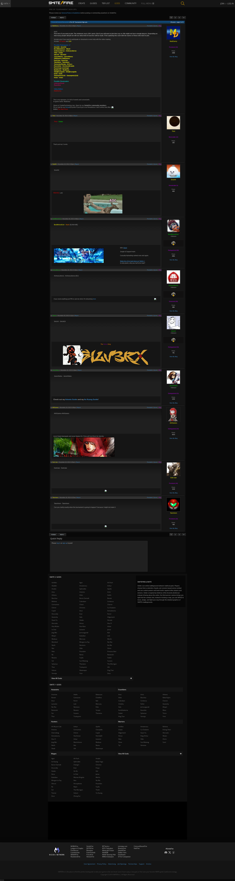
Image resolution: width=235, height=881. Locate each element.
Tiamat (53, 793)
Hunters (54, 722)
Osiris (109, 648)
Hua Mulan (55, 626)
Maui (164, 710)
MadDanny (55, 25)
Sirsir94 (54, 164)
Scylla (81, 658)
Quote (155, 25)
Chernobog (55, 733)
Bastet (109, 598)
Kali (108, 633)
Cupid (54, 611)
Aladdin (54, 586)
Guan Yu (54, 620)
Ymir (81, 673)
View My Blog (173, 56)
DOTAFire (89, 848)
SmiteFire (89, 846)
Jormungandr (83, 633)
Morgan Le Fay (84, 642)
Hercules (55, 623)
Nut (53, 648)
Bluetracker (122, 848)
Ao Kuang (54, 762)
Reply (62, 17)
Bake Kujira (166, 698)
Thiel (53, 115)
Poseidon (82, 651)
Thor (53, 667)
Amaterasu (83, 586)
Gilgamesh (111, 617)
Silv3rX (54, 315)
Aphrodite (82, 589)
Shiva (120, 742)
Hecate (109, 620)
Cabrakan (82, 601)
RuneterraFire (75, 857)
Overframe (121, 855)
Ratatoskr (110, 655)
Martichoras (78, 742)
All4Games (55, 407)
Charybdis (99, 730)
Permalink (150, 25)
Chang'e (76, 765)
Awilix (109, 595)
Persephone (78, 784)
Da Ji (80, 611)
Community (130, 3)
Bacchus (54, 598)
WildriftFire (74, 855)
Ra (52, 655)
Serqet (98, 710)
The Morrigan (112, 664)
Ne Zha (109, 642)
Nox (75, 780)
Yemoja (54, 673)
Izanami (82, 630)
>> (183, 17)
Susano (109, 661)
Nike (119, 739)
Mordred (55, 642)
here (94, 299)
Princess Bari (111, 651)
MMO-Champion (108, 857)
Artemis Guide (71, 399)
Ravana (54, 658)
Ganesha (55, 617)
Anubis (54, 589)
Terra (164, 713)
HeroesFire (90, 857)
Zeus (109, 673)
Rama (81, 655)
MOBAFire (74, 846)
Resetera (89, 850)
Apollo (109, 589)
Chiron (54, 608)
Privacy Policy (101, 864)
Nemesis (82, 645)
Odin (81, 648)
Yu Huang (99, 793)
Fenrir (109, 614)
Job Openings (122, 864)
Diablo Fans (122, 852)
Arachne (54, 694)
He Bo (76, 771)
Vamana (143, 745)
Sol (53, 661)
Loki (108, 636)
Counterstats (75, 852)
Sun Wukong (83, 661)
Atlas (81, 595)
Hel (97, 771)
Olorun (53, 784)
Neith (53, 645)
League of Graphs (77, 848)
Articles (148, 864)
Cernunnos (55, 604)
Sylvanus (55, 664)
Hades (81, 620)
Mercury (82, 639)
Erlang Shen (167, 730)
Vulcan (54, 670)
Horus (81, 623)
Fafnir (142, 704)
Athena (54, 595)
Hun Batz (82, 626)
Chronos (82, 608)
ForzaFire (89, 855)
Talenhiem (55, 497)
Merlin (109, 639)
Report (79, 25)
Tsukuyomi (83, 667)
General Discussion (63, 22)
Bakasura (99, 694)
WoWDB (105, 852)
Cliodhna (99, 698)
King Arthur (144, 736)
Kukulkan (82, 636)
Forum (53, 17)
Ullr (108, 667)
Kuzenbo (143, 710)
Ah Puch (110, 583)
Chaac (81, 604)
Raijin (75, 787)
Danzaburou (111, 611)
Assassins (55, 690)
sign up (64, 543)
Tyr (119, 745)
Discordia (55, 614)
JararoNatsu (55, 370)
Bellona (54, 601)
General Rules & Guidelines (71, 13)
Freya (98, 768)
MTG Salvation (107, 848)
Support (141, 864)
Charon (109, 604)
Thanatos (82, 664)
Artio (109, 592)
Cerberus (110, 601)
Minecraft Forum (108, 850)
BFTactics (105, 846)
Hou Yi (109, 623)
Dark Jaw (55, 462)
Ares (53, 592)
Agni (80, 583)
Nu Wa (109, 645)
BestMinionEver (56, 218)
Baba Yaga (99, 762)
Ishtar (109, 626)
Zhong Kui (77, 796)
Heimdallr (99, 736)
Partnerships (132, 864)
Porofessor (74, 850)
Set (52, 713)
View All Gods (56, 678)
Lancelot (54, 704)
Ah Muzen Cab (56, 727)
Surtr (164, 742)
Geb (80, 617)
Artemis (82, 592)
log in (58, 543)
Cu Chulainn (111, 608)
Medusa (54, 639)
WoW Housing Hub (109, 855)
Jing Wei (54, 633)
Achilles (54, 583)
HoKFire (137, 848)
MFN (6, 3)
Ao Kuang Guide (91, 399)
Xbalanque (83, 670)
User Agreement (89, 864)
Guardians (122, 690)
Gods (117, 3)
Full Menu (146, 3)
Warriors (121, 722)
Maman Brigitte (79, 777)
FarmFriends (90, 852)
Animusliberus (56, 270)
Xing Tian (110, 670)
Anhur (109, 586)
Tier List (106, 3)
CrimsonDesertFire (140, 846)
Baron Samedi (84, 598)
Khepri (54, 636)
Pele (53, 651)
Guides (93, 3)
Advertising (112, 864)
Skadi (53, 748)
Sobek (109, 658)
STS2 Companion (124, 857)
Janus (109, 630)
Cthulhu (121, 704)
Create (81, 3)
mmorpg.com (122, 846)
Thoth (98, 790)
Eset (80, 614)
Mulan (165, 736)
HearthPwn (122, 850)
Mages (53, 754)
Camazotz (77, 698)
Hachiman (77, 736)
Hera (53, 774)
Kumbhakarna (123, 710)
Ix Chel (54, 630)
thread (67, 107)
